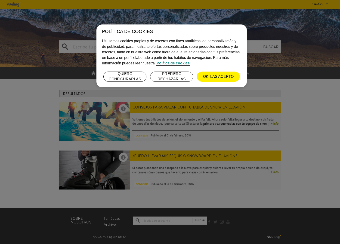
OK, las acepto (218, 76)
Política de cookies (173, 63)
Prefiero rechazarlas (172, 76)
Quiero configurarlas (125, 76)
